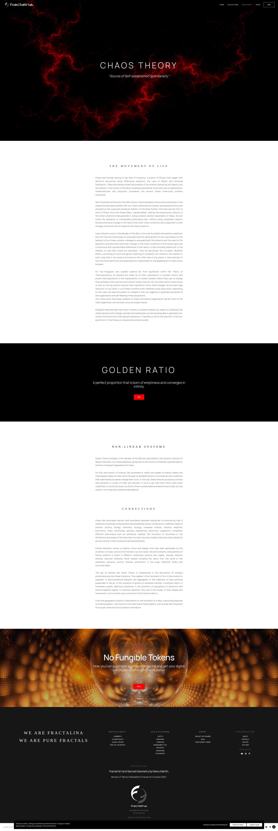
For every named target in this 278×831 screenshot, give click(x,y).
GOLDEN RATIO (117, 739)
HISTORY (245, 742)
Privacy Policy (141, 817)
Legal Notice (131, 817)
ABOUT (245, 736)
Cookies (148, 817)
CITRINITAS (160, 742)
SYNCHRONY (160, 753)
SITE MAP (245, 745)
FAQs (203, 739)
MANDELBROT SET (160, 745)
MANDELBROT (247, 5)
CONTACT (245, 739)
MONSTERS (160, 750)
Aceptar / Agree (254, 825)
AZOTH (160, 736)
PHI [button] (139, 397)
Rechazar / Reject (238, 825)
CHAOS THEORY (118, 742)
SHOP (258, 5)
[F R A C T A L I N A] (18, 4)
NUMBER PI (118, 736)
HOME (222, 5)
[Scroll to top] (274, 827)
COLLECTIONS (233, 5)
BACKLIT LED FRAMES (203, 736)
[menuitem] (223, 4)
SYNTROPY (160, 748)
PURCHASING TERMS (202, 742)
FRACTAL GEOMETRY (117, 745)
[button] (242, 754)
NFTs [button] (139, 686)
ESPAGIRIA (160, 739)
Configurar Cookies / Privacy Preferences (215, 825)
